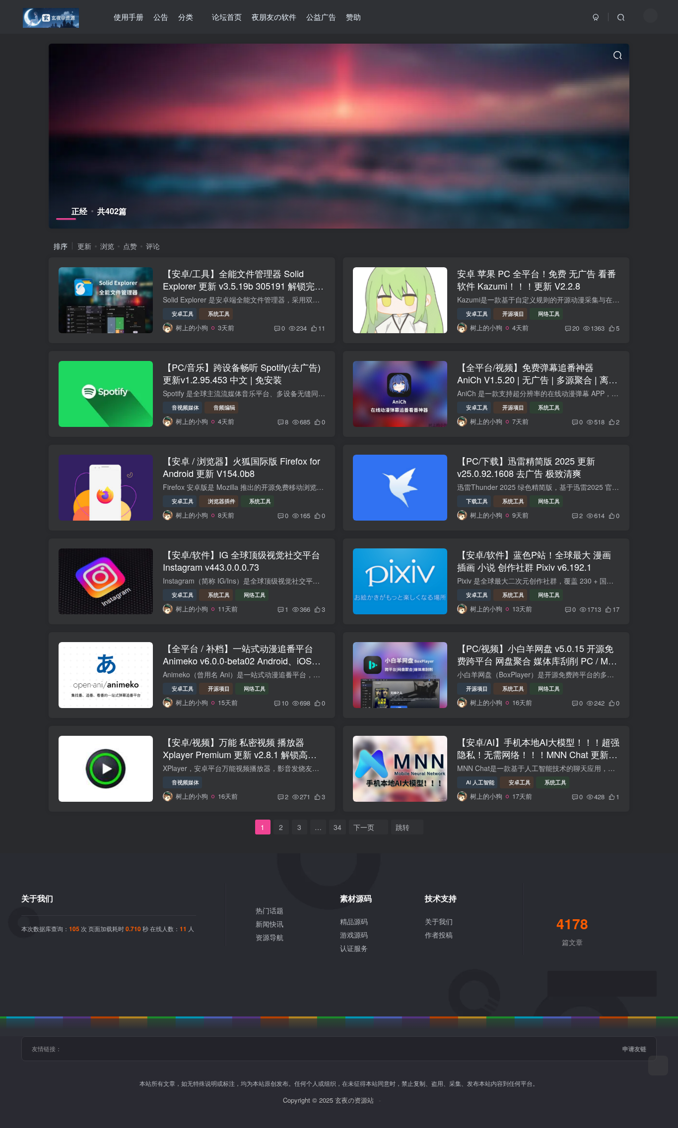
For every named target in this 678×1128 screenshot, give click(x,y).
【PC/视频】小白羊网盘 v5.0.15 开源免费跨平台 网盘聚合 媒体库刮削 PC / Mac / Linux (537, 660)
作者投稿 (439, 935)
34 (337, 827)
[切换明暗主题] (650, 15)
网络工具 (549, 313)
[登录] (596, 16)
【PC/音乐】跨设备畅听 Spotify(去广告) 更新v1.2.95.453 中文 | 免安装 (242, 373)
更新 (84, 246)
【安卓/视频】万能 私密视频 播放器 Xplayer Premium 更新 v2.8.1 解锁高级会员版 (240, 754)
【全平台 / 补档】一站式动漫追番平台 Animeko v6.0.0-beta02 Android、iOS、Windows (242, 660)
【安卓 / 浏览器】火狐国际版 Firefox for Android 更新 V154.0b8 (241, 466)
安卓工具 (183, 313)
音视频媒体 (185, 407)
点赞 (130, 246)
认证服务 (354, 948)
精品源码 (354, 921)
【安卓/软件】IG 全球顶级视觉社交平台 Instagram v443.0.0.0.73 (241, 560)
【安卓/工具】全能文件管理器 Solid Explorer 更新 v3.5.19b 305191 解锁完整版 (243, 285)
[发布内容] (658, 1065)
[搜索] (621, 16)
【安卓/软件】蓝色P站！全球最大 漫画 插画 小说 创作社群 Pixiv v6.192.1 (534, 560)
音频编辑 (224, 407)
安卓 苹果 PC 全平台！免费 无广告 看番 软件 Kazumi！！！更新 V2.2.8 (536, 279)
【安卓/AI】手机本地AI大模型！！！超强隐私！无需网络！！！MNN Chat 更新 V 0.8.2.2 (538, 754)
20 (575, 328)
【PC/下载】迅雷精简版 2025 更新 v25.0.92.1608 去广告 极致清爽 (526, 466)
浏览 (107, 246)
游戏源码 (354, 935)
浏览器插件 (221, 501)
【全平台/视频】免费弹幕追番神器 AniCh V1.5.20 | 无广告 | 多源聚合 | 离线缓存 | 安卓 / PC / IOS (537, 379)
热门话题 (269, 910)
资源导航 (269, 937)
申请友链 (634, 1048)
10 (284, 703)
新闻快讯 (269, 924)
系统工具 (219, 313)
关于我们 (439, 921)
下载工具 (477, 501)
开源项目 (513, 313)
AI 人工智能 (480, 782)
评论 (153, 246)
